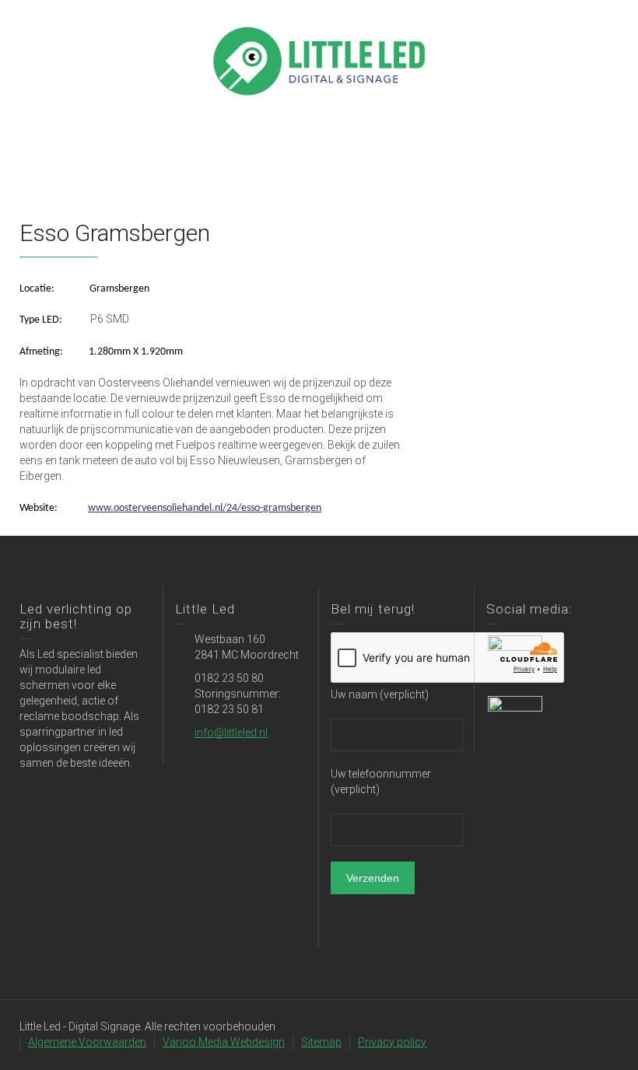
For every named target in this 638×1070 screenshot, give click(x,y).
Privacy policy (392, 1042)
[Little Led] (319, 60)
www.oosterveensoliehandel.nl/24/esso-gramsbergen (204, 508)
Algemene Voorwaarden (87, 1042)
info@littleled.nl (231, 732)
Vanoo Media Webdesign (224, 1042)
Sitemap (321, 1042)
